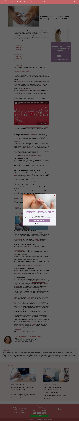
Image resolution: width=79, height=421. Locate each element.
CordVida (17, 1)
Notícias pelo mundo (39, 1)
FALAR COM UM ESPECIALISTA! (39, 220)
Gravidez (26, 1)
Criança (21, 1)
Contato (45, 1)
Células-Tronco (12, 1)
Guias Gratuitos (32, 1)
